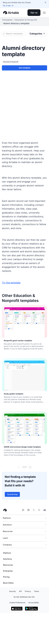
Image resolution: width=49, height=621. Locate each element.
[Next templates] (30, 467)
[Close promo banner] (45, 2)
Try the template (11, 282)
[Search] (4, 33)
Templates (7, 20)
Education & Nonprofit (26, 20)
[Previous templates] (19, 467)
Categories (35, 33)
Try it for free (12, 494)
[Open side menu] (44, 13)
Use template (24, 68)
